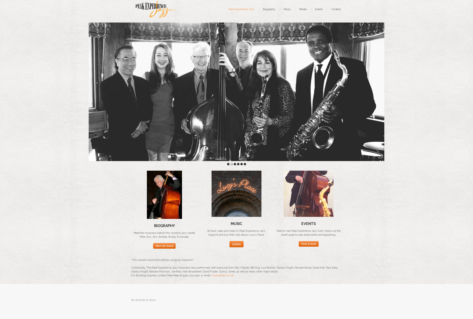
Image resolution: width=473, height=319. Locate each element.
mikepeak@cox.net (222, 275)
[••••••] (236, 92)
